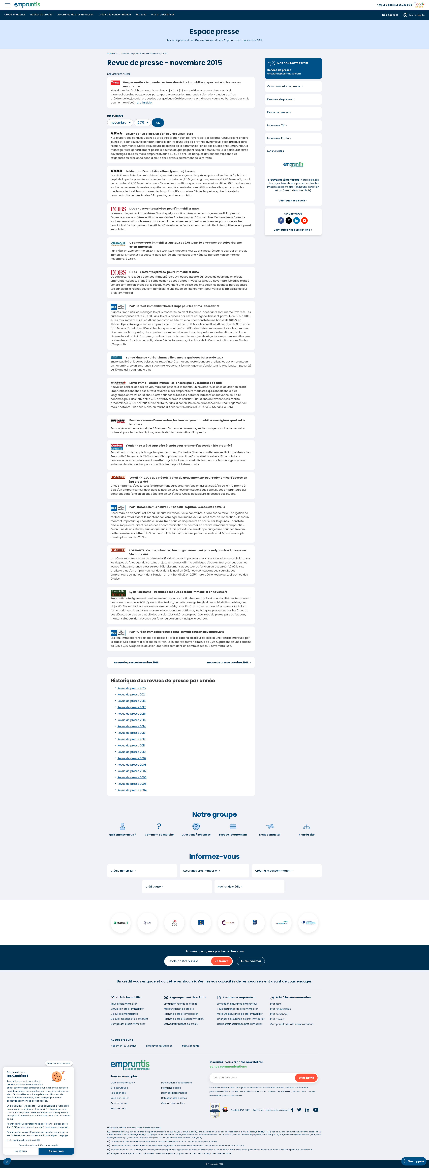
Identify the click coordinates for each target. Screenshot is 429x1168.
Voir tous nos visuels (292, 200)
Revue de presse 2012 (131, 739)
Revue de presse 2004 (132, 790)
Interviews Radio (278, 138)
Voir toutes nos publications (292, 229)
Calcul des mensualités (124, 1014)
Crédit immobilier (14, 14)
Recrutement (118, 1108)
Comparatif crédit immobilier (128, 1024)
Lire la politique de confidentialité (23, 1140)
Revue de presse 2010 (131, 752)
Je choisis (21, 1151)
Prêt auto (275, 1004)
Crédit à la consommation (115, 14)
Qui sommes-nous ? (122, 834)
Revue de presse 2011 (131, 745)
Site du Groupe (119, 1087)
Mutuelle (141, 14)
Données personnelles (174, 1093)
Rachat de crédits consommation (184, 1019)
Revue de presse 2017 (131, 707)
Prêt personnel (278, 1014)
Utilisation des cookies (174, 1098)
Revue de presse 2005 (131, 784)
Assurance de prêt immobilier (75, 14)
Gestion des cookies (173, 1103)
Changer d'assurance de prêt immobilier (240, 1019)
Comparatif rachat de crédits (181, 1024)
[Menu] (7, 5)
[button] (7, 1161)
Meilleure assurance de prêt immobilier (240, 1014)
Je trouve (221, 961)
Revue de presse (277, 112)
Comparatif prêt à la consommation (291, 1024)
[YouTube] (315, 1110)
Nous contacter (270, 834)
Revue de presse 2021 (131, 694)
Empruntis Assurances (159, 1046)
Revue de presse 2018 (131, 701)
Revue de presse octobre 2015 (228, 662)
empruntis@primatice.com (284, 73)
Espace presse (119, 1103)
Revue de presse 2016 (131, 714)
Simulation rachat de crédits (180, 1003)
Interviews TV (275, 125)
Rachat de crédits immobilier (181, 1014)
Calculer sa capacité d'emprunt (129, 1019)
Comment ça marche (159, 834)
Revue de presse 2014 (131, 726)
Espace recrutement (233, 834)
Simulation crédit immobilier (127, 1008)
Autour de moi (251, 961)
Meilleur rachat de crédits (179, 1008)
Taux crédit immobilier (124, 1003)
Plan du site (307, 834)
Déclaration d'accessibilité (176, 1082)
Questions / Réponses (196, 834)
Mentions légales (171, 1087)
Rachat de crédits (41, 14)
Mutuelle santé (191, 1046)
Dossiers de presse (279, 99)
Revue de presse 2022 (131, 688)
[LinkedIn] (307, 1110)
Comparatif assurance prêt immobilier (239, 1024)
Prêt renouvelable (280, 1009)
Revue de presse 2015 (131, 720)
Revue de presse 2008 (131, 765)
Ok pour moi (56, 1151)
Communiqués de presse (283, 86)
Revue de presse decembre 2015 (136, 662)
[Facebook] (292, 1110)
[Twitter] (299, 1110)
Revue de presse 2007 (131, 771)
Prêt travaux (277, 1019)
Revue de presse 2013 (131, 733)
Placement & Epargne (123, 1046)
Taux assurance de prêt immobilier (237, 1008)
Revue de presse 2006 (131, 777)
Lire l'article (144, 103)
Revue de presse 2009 (131, 758)
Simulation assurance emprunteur (237, 1003)
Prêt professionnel (162, 14)
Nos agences (390, 15)
